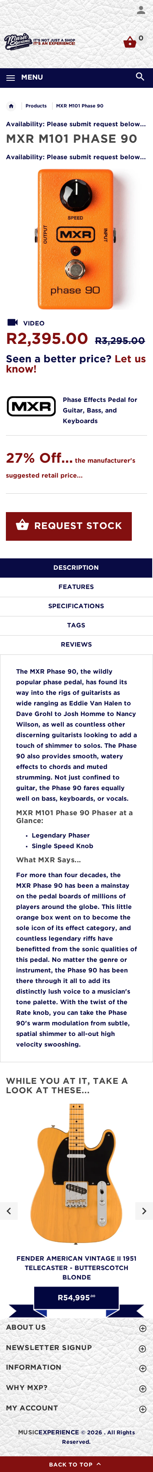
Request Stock (76, 526)
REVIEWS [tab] (76, 645)
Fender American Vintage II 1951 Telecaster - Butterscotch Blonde (76, 1268)
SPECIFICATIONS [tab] (76, 606)
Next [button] (144, 1211)
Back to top (72, 1465)
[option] (76, 239)
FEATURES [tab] (76, 587)
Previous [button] (9, 1211)
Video (34, 324)
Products (36, 106)
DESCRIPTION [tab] (76, 568)
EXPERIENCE (48, 1432)
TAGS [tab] (76, 626)
